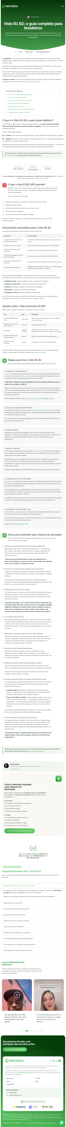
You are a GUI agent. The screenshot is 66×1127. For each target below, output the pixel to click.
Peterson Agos (14, 764)
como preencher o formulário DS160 (35, 398)
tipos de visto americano (12, 155)
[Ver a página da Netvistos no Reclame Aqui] (47, 1107)
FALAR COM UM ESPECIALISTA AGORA (20, 831)
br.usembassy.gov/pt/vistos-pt (25, 1072)
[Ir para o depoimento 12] (43, 1030)
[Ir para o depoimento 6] (33, 1030)
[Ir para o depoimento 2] (24, 1030)
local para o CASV (39, 451)
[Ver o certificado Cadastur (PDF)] (19, 1107)
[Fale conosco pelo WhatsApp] (61, 1122)
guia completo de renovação (33, 81)
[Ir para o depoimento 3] (25, 1030)
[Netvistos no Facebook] (53, 1061)
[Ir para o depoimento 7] (34, 1030)
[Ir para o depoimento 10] (40, 1030)
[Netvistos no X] (51, 1061)
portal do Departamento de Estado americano (19, 376)
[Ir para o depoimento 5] (31, 1030)
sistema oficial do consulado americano (43, 410)
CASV (8, 481)
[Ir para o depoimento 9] (38, 1030)
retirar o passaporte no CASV (20, 524)
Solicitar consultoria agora (36, 751)
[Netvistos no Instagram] (56, 1061)
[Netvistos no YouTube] (59, 1061)
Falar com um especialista (14, 1049)
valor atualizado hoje (40, 352)
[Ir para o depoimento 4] (28, 1030)
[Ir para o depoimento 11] (41, 1030)
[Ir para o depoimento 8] (36, 1030)
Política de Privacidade (40, 1123)
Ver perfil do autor (14, 769)
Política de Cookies (51, 1123)
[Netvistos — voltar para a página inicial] (14, 1061)
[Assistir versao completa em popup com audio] (17, 1003)
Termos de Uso (29, 1123)
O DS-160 (7, 374)
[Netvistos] (10, 6)
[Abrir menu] (62, 6)
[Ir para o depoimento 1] (22, 1030)
